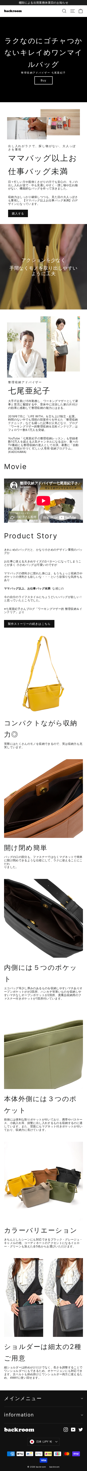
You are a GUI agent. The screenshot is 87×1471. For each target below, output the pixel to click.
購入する (18, 213)
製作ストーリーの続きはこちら (29, 623)
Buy (43, 80)
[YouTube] (73, 1429)
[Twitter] (81, 1429)
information (19, 1415)
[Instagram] (66, 1429)
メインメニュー (23, 1398)
